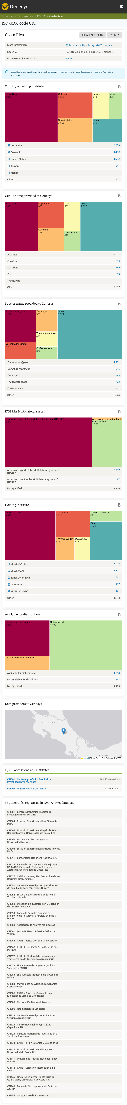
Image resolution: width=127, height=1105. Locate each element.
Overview (114, 35)
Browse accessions (92, 35)
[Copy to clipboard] (119, 86)
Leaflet (86, 758)
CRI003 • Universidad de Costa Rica (26, 788)
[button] (64, 731)
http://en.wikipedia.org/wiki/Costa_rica (90, 45)
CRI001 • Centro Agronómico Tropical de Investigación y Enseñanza (29, 780)
